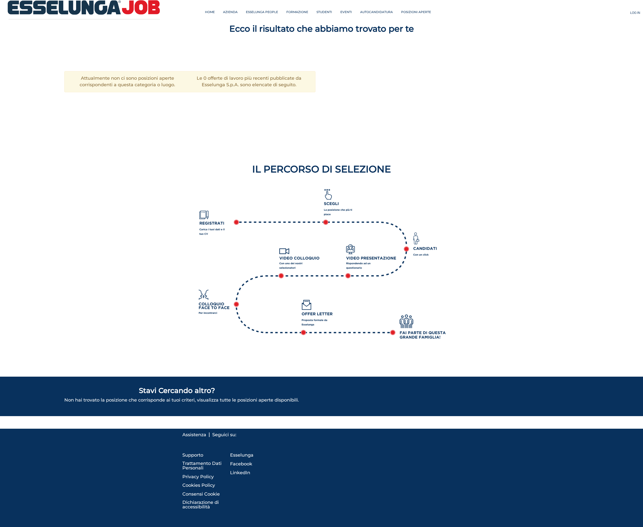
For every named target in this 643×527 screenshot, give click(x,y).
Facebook (241, 463)
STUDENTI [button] (324, 12)
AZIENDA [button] (230, 12)
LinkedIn (240, 472)
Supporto (192, 455)
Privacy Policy (198, 476)
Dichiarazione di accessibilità (200, 504)
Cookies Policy (198, 485)
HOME (210, 12)
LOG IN (635, 13)
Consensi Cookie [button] (201, 494)
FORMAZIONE (297, 12)
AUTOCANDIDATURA (376, 12)
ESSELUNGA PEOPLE (262, 12)
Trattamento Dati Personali (202, 465)
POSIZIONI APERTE (416, 12)
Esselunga (241, 455)
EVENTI (346, 12)
